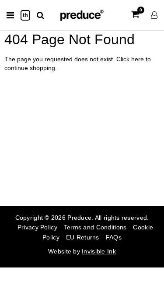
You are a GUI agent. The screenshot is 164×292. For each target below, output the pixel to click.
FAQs (114, 237)
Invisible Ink (99, 251)
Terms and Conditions (95, 227)
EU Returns (82, 237)
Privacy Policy (37, 227)
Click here (131, 59)
